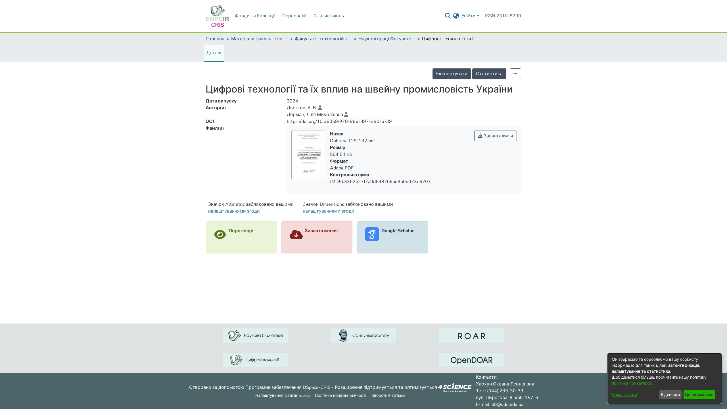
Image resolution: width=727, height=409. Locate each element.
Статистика (489, 74)
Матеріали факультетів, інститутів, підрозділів (259, 39)
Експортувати (451, 74)
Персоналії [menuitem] (294, 16)
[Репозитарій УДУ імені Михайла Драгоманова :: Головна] (217, 16)
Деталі (213, 53)
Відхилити (670, 394)
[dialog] (664, 378)
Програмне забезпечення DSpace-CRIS (288, 387)
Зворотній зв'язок (388, 395)
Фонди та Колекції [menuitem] (255, 16)
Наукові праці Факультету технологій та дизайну (386, 39)
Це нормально (699, 394)
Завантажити (497, 136)
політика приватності (632, 383)
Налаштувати (624, 394)
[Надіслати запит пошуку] (448, 15)
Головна (215, 39)
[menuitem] (328, 16)
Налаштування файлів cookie (282, 395)
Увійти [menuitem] (468, 16)
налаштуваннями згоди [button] (234, 211)
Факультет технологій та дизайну (323, 39)
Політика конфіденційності (340, 395)
